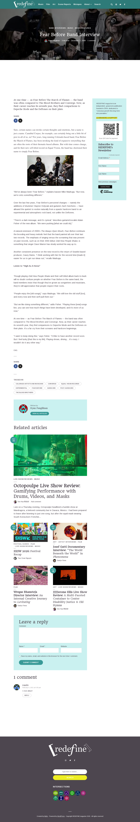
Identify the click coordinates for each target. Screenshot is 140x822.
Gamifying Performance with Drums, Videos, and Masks (47, 491)
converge (52, 384)
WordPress (61, 816)
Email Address (104, 158)
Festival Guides (21, 544)
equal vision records (70, 384)
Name (21, 646)
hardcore (51, 388)
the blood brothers (24, 392)
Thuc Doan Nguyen (24, 558)
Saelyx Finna (61, 560)
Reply (26, 695)
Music (40, 4)
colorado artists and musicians (29, 384)
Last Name (102, 174)
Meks (46, 816)
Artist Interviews (67, 542)
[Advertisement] (70, 79)
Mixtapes (77, 4)
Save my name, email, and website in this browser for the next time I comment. (49, 656)
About (87, 4)
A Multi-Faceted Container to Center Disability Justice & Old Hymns (70, 598)
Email (42, 646)
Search (97, 4)
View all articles (39, 413)
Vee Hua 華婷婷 (23, 501)
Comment (22, 626)
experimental (21, 388)
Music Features (83, 28)
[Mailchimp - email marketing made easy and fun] (106, 193)
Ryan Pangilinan (54, 40)
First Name (102, 166)
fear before (37, 388)
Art (54, 4)
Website (64, 646)
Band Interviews (57, 28)
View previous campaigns (107, 182)
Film (48, 4)
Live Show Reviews (23, 479)
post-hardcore (66, 388)
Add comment (36, 501)
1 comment (92, 40)
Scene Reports (64, 4)
